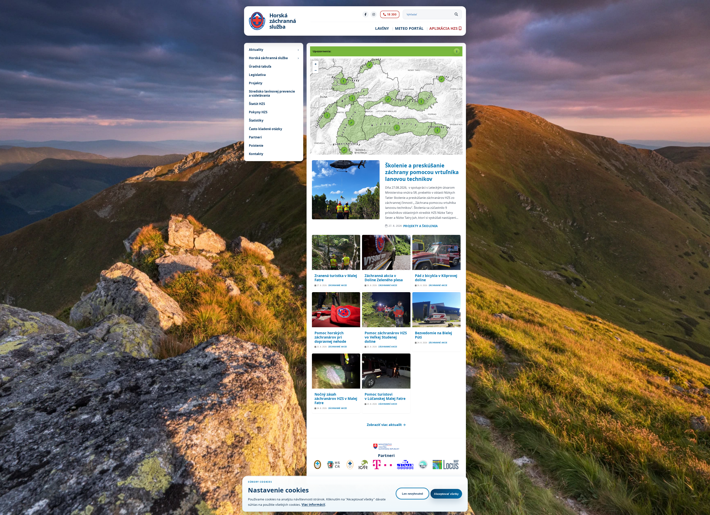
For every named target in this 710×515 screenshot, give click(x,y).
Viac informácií (313, 504)
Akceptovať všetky (446, 493)
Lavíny (382, 28)
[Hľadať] (456, 14)
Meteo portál (409, 28)
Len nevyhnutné (412, 493)
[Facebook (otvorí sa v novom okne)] (365, 14)
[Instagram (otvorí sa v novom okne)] (374, 14)
